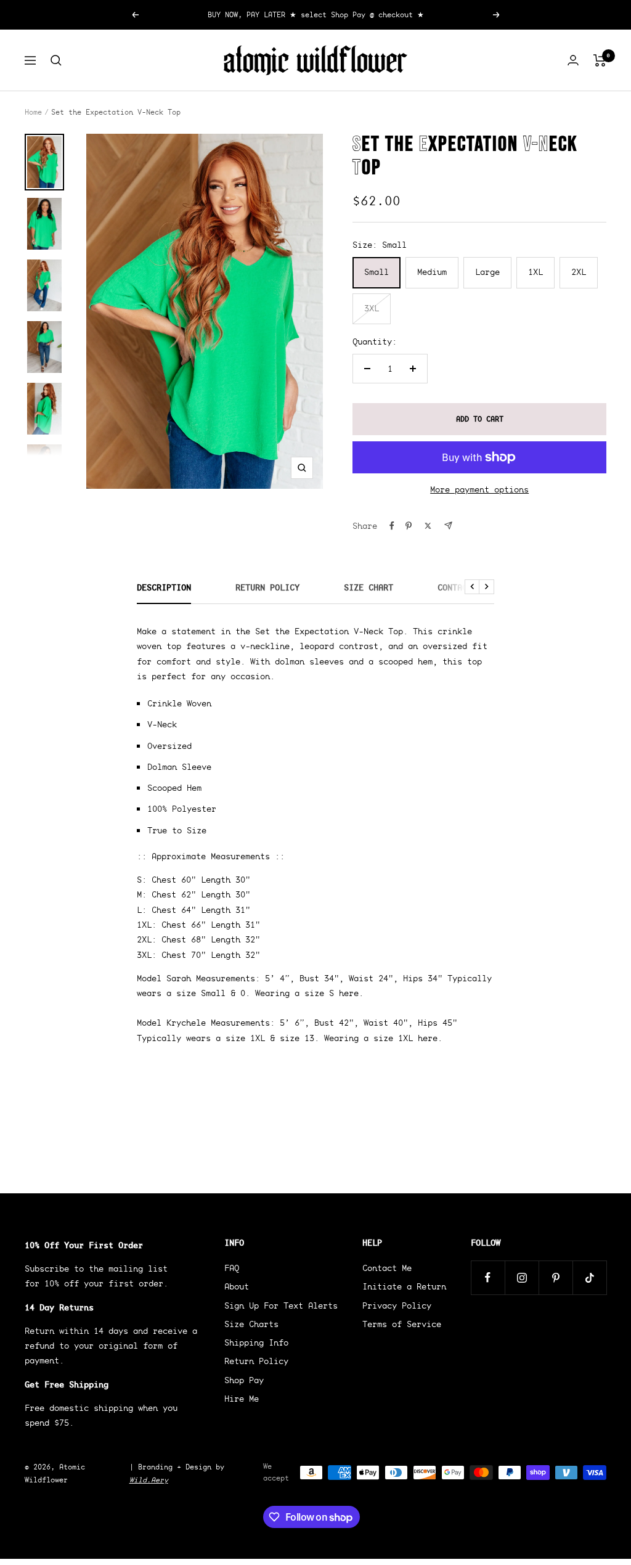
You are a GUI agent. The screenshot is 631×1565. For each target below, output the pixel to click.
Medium (432, 271)
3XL (371, 308)
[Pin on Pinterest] (408, 525)
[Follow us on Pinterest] (555, 1277)
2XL (578, 271)
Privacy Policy (396, 1305)
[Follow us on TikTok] (589, 1277)
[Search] (56, 60)
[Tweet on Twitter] (428, 525)
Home (33, 111)
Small (376, 271)
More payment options (479, 489)
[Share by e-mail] (448, 525)
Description (164, 587)
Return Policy (267, 587)
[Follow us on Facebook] (488, 1277)
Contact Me (462, 587)
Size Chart (368, 587)
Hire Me (241, 1398)
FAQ (231, 1267)
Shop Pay (244, 1380)
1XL (535, 271)
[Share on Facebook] (391, 525)
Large (487, 271)
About (236, 1286)
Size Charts (251, 1324)
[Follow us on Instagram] (522, 1277)
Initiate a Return (404, 1286)
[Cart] (599, 60)
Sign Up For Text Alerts (281, 1305)
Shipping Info (256, 1342)
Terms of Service (401, 1324)
